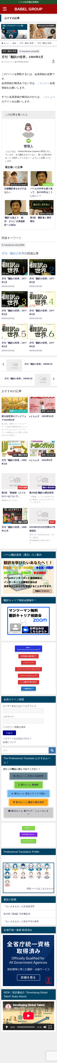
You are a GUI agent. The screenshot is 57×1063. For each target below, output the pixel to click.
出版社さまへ (28, 828)
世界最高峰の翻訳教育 (28, 656)
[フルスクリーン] (50, 1027)
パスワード (8, 716)
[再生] (7, 1027)
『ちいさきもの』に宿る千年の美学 (21, 921)
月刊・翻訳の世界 (9, 51)
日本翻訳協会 (27, 688)
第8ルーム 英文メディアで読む (30, 794)
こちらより (49, 97)
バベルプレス (27, 662)
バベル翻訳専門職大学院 (27, 682)
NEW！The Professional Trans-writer (27, 648)
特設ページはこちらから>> (40, 888)
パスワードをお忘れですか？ (17, 738)
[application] (28, 1015)
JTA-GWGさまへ (28, 841)
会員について (9, 742)
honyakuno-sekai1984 (30, 51)
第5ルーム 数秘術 (29, 785)
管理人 (28, 146)
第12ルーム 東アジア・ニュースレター (30, 812)
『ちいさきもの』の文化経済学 (21, 906)
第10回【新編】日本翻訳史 (16, 914)
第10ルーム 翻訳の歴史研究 (29, 802)
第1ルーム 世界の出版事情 (30, 776)
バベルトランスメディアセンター (27, 669)
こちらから (43, 83)
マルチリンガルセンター (27, 675)
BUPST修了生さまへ (28, 834)
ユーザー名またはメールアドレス (19, 706)
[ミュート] (45, 1027)
